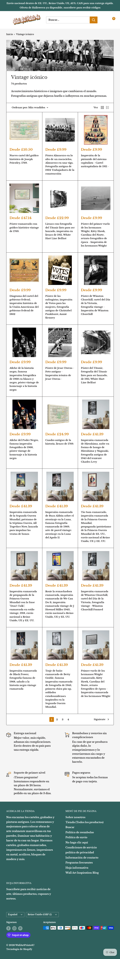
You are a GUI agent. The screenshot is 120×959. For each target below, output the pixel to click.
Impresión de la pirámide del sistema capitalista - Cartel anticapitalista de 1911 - (95, 161)
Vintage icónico (25, 34)
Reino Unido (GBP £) (40, 914)
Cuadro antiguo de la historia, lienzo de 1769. (59, 442)
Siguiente (99, 719)
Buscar (69, 827)
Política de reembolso (79, 832)
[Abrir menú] (7, 20)
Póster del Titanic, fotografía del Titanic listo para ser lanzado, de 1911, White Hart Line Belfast (94, 375)
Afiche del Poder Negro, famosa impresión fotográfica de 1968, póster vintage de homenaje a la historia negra (24, 449)
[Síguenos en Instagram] (14, 928)
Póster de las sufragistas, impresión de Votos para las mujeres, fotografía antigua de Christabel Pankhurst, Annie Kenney (58, 306)
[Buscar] (94, 20)
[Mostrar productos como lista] (107, 107)
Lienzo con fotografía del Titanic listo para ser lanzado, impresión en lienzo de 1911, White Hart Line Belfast (60, 231)
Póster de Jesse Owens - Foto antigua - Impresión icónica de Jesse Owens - (59, 373)
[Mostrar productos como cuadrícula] (102, 107)
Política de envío (76, 837)
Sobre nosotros (75, 817)
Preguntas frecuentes (79, 862)
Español (12, 914)
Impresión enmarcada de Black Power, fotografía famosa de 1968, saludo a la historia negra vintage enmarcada (23, 679)
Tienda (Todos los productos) (84, 822)
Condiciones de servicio (81, 847)
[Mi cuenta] (104, 20)
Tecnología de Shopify (19, 949)
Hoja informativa (76, 867)
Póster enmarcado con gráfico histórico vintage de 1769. (24, 227)
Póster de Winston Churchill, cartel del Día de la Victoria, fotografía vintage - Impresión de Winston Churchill (95, 305)
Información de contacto (81, 857)
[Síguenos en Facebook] (8, 928)
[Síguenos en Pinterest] (20, 928)
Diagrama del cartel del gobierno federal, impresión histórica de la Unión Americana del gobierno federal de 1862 (24, 305)
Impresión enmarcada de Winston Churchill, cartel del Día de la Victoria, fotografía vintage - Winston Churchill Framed (94, 600)
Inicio (9, 34)
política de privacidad (79, 852)
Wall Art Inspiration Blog (82, 872)
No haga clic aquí (76, 842)
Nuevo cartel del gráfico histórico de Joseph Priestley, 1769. (24, 159)
